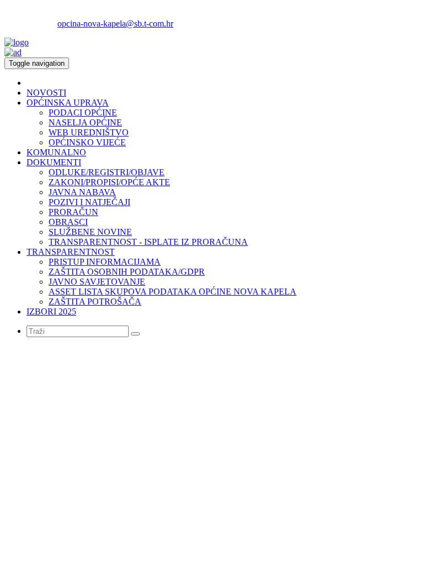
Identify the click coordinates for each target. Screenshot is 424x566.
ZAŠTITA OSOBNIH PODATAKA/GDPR (127, 271)
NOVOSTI (46, 92)
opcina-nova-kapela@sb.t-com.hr (115, 23)
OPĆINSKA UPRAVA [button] (67, 102)
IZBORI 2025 (51, 311)
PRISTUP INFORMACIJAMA (105, 261)
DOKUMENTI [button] (53, 162)
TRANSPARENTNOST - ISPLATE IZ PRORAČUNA (148, 242)
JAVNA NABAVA (82, 192)
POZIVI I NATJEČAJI (89, 202)
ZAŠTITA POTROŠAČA (95, 301)
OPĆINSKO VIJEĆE (87, 142)
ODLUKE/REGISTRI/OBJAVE (107, 172)
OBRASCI (68, 222)
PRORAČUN (73, 212)
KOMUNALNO (56, 152)
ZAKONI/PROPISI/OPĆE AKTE (109, 182)
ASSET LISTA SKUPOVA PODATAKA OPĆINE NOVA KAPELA (172, 291)
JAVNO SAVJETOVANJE (97, 281)
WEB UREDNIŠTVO (89, 132)
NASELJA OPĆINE (85, 122)
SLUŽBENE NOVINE (90, 232)
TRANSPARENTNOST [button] (70, 251)
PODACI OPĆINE (83, 112)
